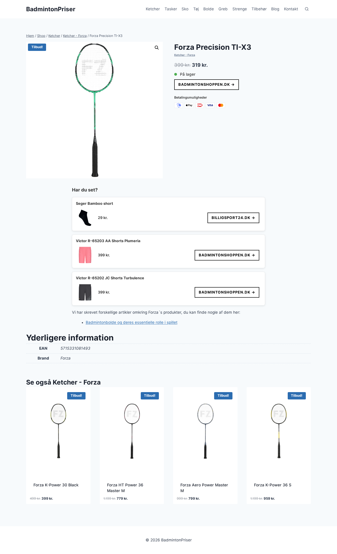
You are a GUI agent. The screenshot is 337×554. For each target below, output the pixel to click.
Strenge (239, 9)
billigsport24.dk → (233, 217)
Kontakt (291, 9)
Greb (223, 9)
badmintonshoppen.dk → (206, 84)
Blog (275, 9)
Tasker (171, 9)
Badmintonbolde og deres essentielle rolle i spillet (131, 322)
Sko (185, 9)
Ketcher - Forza (184, 55)
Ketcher (153, 9)
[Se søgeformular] (307, 9)
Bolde (208, 9)
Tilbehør (259, 9)
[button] (157, 48)
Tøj (196, 9)
